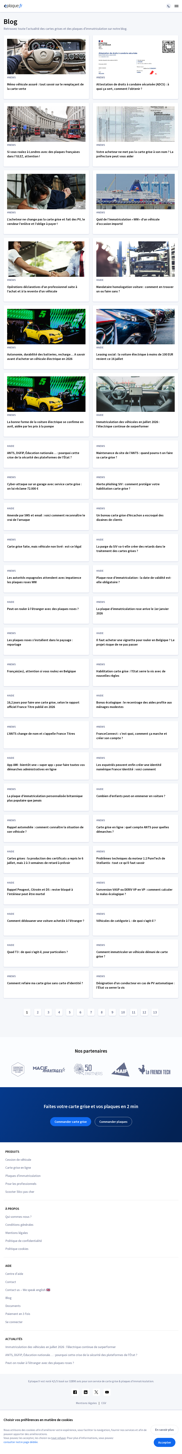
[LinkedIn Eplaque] (85, 1392)
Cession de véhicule (18, 1160)
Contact (10, 1282)
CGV (103, 1403)
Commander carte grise (71, 1122)
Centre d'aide (14, 1274)
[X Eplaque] (96, 1392)
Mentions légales (16, 1233)
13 (155, 1012)
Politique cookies (16, 1249)
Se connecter (14, 1322)
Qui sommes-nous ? (18, 1217)
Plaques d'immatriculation (23, 1176)
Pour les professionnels (20, 1184)
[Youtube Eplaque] (107, 1392)
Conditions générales (19, 1225)
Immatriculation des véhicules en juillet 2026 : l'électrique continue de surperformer (60, 1347)
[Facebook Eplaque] (75, 1392)
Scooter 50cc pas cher (19, 1192)
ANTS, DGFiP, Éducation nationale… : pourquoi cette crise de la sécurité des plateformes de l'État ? (71, 1355)
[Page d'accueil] (12, 6)
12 (144, 1012)
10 (123, 1012)
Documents (13, 1306)
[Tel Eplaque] (168, 6)
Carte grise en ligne (18, 1168)
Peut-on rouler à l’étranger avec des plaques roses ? (39, 1363)
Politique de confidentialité (23, 1241)
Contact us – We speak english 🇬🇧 (27, 1290)
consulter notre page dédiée (21, 1442)
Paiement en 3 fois (17, 1314)
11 (133, 1012)
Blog (8, 1298)
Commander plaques (113, 1122)
